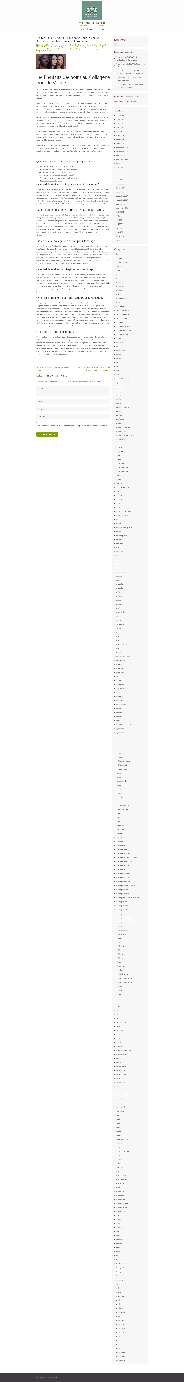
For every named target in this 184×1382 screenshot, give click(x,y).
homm (118, 709)
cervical (119, 415)
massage (119, 841)
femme (118, 640)
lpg (117, 801)
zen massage (121, 1356)
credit (118, 532)
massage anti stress (123, 853)
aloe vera (119, 266)
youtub (119, 1340)
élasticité (105, 45)
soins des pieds (121, 1195)
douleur (119, 568)
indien (118, 753)
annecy (119, 278)
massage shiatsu (122, 906)
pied (117, 1034)
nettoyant (120, 990)
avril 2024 (119, 228)
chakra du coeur (122, 431)
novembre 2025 (122, 152)
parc (118, 1014)
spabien (119, 1244)
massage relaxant (122, 902)
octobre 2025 (121, 156)
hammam (119, 696)
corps (118, 507)
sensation (119, 1147)
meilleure (119, 954)
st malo (118, 1252)
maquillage (120, 825)
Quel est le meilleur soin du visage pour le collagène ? (59, 178)
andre (118, 274)
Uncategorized (121, 1280)
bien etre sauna (122, 334)
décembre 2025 (122, 148)
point (118, 1058)
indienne (119, 757)
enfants (119, 596)
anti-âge (75, 45)
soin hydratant (121, 1179)
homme (119, 713)
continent (120, 495)
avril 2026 (119, 131)
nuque (118, 1002)
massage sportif (122, 910)
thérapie (119, 1272)
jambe (118, 773)
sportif (118, 1248)
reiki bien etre (121, 1107)
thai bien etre (121, 1264)
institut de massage (123, 761)
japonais (119, 785)
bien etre (119, 322)
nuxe (118, 1006)
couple (118, 523)
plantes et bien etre (123, 1050)
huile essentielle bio (123, 725)
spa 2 (118, 1235)
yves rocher (120, 1352)
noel (117, 998)
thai (117, 1260)
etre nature (120, 620)
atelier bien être (122, 298)
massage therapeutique (125, 922)
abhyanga (119, 258)
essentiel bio (121, 612)
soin (117, 1171)
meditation (120, 946)
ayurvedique (121, 306)
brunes (118, 375)
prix (117, 1091)
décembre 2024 (122, 196)
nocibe (118, 994)
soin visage (120, 1183)
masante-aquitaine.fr (92, 23)
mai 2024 (119, 224)
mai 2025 (119, 176)
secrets (119, 1143)
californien (120, 391)
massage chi (120, 869)
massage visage (122, 930)
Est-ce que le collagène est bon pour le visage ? (57, 172)
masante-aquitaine (60, 45)
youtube (119, 1344)
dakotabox (120, 552)
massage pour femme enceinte (127, 898)
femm (118, 636)
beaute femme (121, 318)
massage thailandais (123, 918)
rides (73, 49)
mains (118, 813)
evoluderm (120, 624)
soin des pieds (121, 1175)
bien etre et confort (123, 330)
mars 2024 (120, 232)
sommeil (119, 1219)
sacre (118, 1127)
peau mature (121, 1022)
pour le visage (121, 1079)
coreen (119, 503)
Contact (101, 29)
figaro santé (120, 660)
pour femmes (121, 1067)
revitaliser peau (65, 49)
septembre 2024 (122, 208)
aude (118, 302)
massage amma (121, 845)
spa (117, 1231)
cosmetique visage (123, 515)
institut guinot (121, 765)
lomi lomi (119, 797)
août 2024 (120, 212)
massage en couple (123, 881)
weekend (119, 1308)
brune (118, 371)
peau (118, 1018)
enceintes (120, 588)
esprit (118, 608)
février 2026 (120, 139)
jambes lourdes (121, 781)
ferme (118, 652)
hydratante (120, 733)
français (119, 664)
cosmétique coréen (123, 511)
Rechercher (120, 39)
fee (117, 632)
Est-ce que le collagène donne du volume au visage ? (59, 169)
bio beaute (120, 338)
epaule (118, 600)
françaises (120, 672)
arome (118, 294)
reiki (117, 1103)
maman (119, 821)
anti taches (120, 286)
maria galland (121, 829)
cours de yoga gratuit (124, 527)
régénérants (53, 49)
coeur (118, 491)
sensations (120, 1155)
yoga (118, 1316)
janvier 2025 (120, 192)
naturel (119, 986)
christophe (120, 463)
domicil (118, 560)
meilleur (119, 950)
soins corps (120, 1191)
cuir (117, 548)
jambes (118, 777)
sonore (118, 1223)
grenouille (120, 684)
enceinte (119, 584)
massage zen (121, 934)
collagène (96, 45)
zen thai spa (120, 1360)
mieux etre (120, 966)
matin (118, 942)
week (118, 1300)
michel (118, 962)
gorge (118, 680)
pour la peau (120, 1071)
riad (117, 1115)
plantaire (119, 1046)
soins (118, 1187)
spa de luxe (120, 1240)
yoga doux (120, 1324)
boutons (119, 359)
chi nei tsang (120, 451)
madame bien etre (123, 809)
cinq (117, 475)
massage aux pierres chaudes (127, 857)
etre (117, 616)
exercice (119, 628)
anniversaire (120, 282)
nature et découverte (124, 982)
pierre (118, 1042)
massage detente (122, 877)
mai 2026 (119, 127)
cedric (118, 403)
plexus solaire (121, 1054)
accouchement (121, 262)
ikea (117, 749)
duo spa (119, 576)
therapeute (120, 1268)
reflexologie (120, 1099)
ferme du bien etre (123, 656)
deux (118, 556)
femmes (119, 648)
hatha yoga (120, 700)
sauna (118, 1135)
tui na (118, 1276)
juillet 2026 (120, 119)
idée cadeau (120, 741)
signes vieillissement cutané (87, 49)
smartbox (119, 1167)
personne (119, 1030)
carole (118, 395)
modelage (120, 970)
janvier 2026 (120, 144)
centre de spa (121, 411)
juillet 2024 (120, 216)
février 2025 (120, 188)
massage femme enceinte (125, 886)
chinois (118, 459)
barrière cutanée (85, 45)
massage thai (121, 914)
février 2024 (120, 236)
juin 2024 (119, 220)
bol (117, 346)
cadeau (119, 387)
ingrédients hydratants (68, 47)
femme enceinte (122, 644)
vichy (118, 1288)
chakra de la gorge (123, 427)
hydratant (120, 729)
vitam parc (120, 1296)
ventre (118, 1284)
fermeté (41, 47)
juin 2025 (119, 172)
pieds (118, 1038)
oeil (117, 1010)
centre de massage (123, 407)
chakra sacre (121, 439)
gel (117, 676)
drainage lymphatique (124, 572)
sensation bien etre (123, 1151)
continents (120, 499)
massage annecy (122, 849)
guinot (118, 692)
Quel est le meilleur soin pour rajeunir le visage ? (58, 166)
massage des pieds (123, 873)
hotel (118, 721)
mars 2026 (120, 135)
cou (117, 519)
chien (118, 455)
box (117, 363)
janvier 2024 (120, 240)
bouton (119, 355)
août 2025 (120, 164)
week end (119, 1304)
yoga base (120, 1320)
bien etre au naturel (123, 326)
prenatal (119, 1087)
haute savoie (121, 704)
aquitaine (119, 290)
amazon (119, 270)
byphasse (119, 383)
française (119, 668)
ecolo (118, 580)
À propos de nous (86, 29)
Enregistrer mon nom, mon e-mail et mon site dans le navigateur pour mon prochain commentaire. (73, 426)
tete (117, 1256)
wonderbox (120, 1312)
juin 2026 (119, 123)
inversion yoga (121, 769)
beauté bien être (122, 310)
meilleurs (119, 958)
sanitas (118, 1131)
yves (118, 1348)
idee (117, 737)
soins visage (47, 51)
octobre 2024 (121, 204)
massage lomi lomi (122, 894)
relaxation (120, 1111)
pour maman (120, 1083)
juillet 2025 (120, 168)
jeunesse (81, 47)
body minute (120, 342)
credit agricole (121, 536)
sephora (119, 1159)
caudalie (119, 399)
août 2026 (120, 115)
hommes (119, 717)
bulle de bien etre (122, 379)
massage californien (123, 865)
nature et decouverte (124, 978)
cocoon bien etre (122, 487)
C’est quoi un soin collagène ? (51, 181)
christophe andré (122, 471)
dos (117, 564)
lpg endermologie (122, 805)
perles (118, 1026)
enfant (118, 592)
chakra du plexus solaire (125, 435)
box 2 (118, 367)
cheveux (119, 447)
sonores (119, 1227)
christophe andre (122, 467)
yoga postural (121, 1328)
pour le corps (121, 1075)
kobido (118, 793)
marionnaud (120, 833)
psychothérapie (122, 1095)
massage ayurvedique (124, 861)
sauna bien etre (122, 1139)
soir (117, 1215)
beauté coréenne (122, 314)
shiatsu (119, 1163)
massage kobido (122, 890)
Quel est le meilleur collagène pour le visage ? (57, 175)
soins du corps (121, 1199)
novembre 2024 (122, 200)
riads (118, 1119)
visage (118, 1292)
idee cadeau (120, 745)
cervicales (120, 419)
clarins (118, 479)
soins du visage (121, 1207)
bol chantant (121, 350)
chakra (118, 423)
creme (118, 540)
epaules (119, 604)
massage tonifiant (122, 926)
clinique (119, 483)
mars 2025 (120, 184)
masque (119, 837)
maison (118, 817)
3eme (118, 254)
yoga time (119, 1336)
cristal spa (120, 544)
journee (119, 789)
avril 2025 (119, 180)
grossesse (120, 688)
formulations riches (52, 47)
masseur (119, 938)
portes (118, 1063)
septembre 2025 (122, 160)
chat (118, 443)
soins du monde (122, 1203)
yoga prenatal (121, 1332)
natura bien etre (122, 974)
